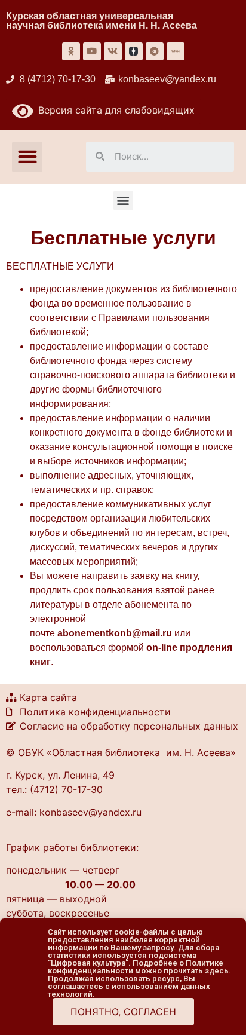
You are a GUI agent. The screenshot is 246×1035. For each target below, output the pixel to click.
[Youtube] (92, 51)
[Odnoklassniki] (71, 51)
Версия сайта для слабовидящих (114, 110)
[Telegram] (155, 51)
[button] (27, 157)
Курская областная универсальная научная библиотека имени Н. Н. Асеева (101, 20)
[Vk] (113, 51)
